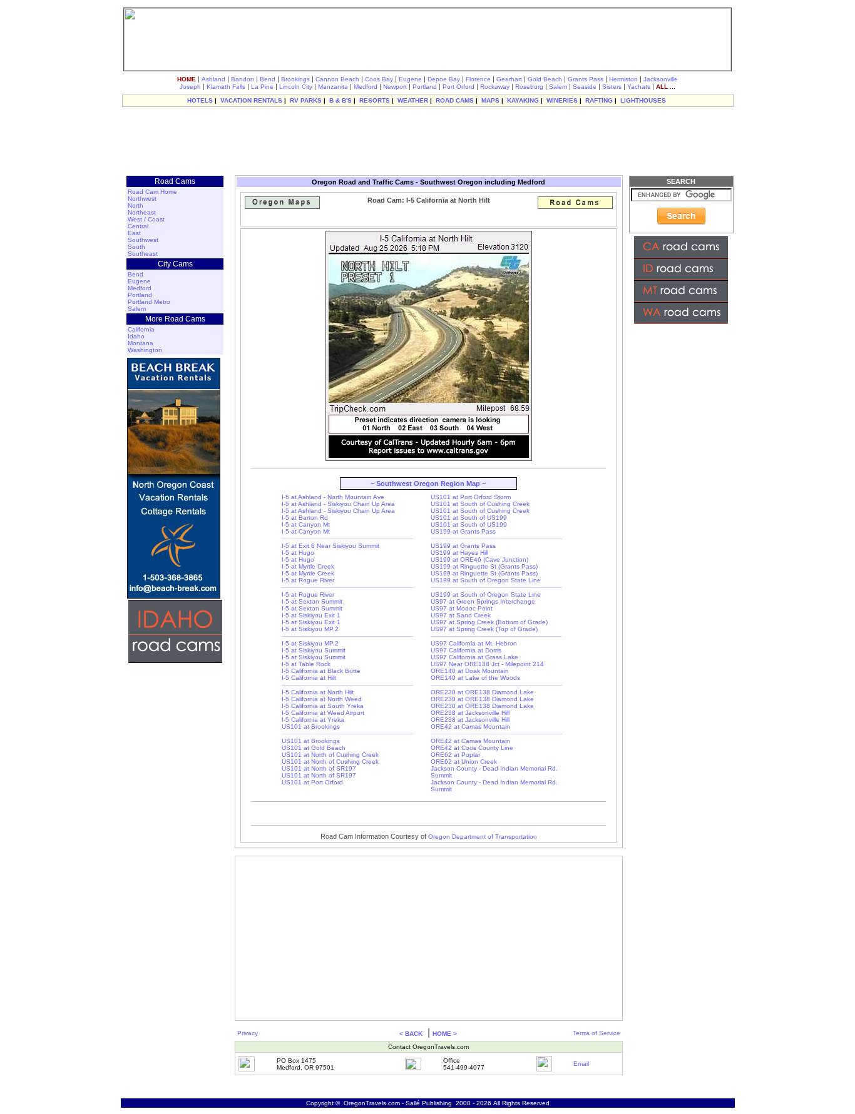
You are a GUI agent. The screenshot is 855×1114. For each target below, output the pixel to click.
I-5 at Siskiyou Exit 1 (311, 615)
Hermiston (623, 79)
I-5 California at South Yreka (323, 705)
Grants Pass (585, 79)
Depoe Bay (443, 79)
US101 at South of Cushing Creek (480, 503)
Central (138, 226)
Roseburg (529, 86)
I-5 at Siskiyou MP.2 (310, 628)
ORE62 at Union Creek (464, 761)
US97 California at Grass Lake (474, 657)
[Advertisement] (427, 141)
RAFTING (599, 100)
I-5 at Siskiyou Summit (314, 650)
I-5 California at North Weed (322, 699)
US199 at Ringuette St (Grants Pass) (484, 566)
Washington (145, 350)
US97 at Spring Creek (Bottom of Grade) (489, 622)
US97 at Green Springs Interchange (483, 601)
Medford (365, 86)
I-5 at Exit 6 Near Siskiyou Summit (330, 545)
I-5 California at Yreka (313, 719)
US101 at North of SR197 (319, 768)
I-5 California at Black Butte (321, 670)
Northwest (142, 198)
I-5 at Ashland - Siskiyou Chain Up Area (338, 503)
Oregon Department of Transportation (482, 836)
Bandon (242, 79)
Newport (395, 86)
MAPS (490, 100)
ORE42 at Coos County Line (472, 747)
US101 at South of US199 (469, 517)
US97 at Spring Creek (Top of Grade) (484, 628)
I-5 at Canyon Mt (306, 524)
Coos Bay (379, 79)
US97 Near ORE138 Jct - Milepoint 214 (487, 664)
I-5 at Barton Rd (305, 517)
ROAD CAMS (455, 100)
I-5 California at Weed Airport (323, 712)
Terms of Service (596, 1033)
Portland (424, 86)
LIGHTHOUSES (643, 100)
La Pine (262, 86)
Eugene (410, 79)
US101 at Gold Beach (314, 747)
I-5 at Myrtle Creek (308, 566)
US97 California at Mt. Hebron (474, 643)
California (141, 329)
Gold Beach (545, 79)
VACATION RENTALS (251, 100)
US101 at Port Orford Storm (471, 497)
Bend (267, 79)
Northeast (142, 212)
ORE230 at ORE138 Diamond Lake (482, 692)
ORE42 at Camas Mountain (470, 726)
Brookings (295, 79)
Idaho (136, 336)
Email (581, 1063)
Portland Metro (149, 301)
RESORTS (374, 100)
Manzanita (333, 86)
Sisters (612, 86)
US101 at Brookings (311, 726)
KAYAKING (523, 100)
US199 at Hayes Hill (459, 552)
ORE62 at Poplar (455, 754)
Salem (558, 86)
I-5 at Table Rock (306, 664)
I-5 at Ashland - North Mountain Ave (333, 497)
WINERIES (562, 100)
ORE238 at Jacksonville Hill (470, 712)
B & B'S (340, 100)
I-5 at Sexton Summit (312, 601)
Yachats (638, 86)
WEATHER (412, 100)
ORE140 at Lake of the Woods (475, 677)
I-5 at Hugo (298, 552)
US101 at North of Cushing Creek (330, 754)
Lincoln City (295, 86)
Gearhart (509, 79)
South (136, 246)
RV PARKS (306, 100)
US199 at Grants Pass (463, 531)
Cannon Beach (337, 79)
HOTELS (200, 100)
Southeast (143, 253)
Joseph (190, 86)
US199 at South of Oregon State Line (486, 580)
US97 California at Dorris (466, 650)
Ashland (213, 79)
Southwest (143, 239)
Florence (478, 79)
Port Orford (458, 86)
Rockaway (494, 86)
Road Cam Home (152, 191)
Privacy (247, 1033)
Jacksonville (660, 79)
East (134, 233)
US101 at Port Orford (312, 782)
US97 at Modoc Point (462, 608)
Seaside (584, 86)
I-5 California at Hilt (309, 677)
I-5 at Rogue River (308, 580)
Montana (140, 343)
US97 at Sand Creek (461, 615)
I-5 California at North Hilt (318, 692)
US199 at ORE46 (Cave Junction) (479, 559)
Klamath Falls (226, 86)
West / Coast (146, 219)
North (135, 205)
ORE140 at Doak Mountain (470, 670)
